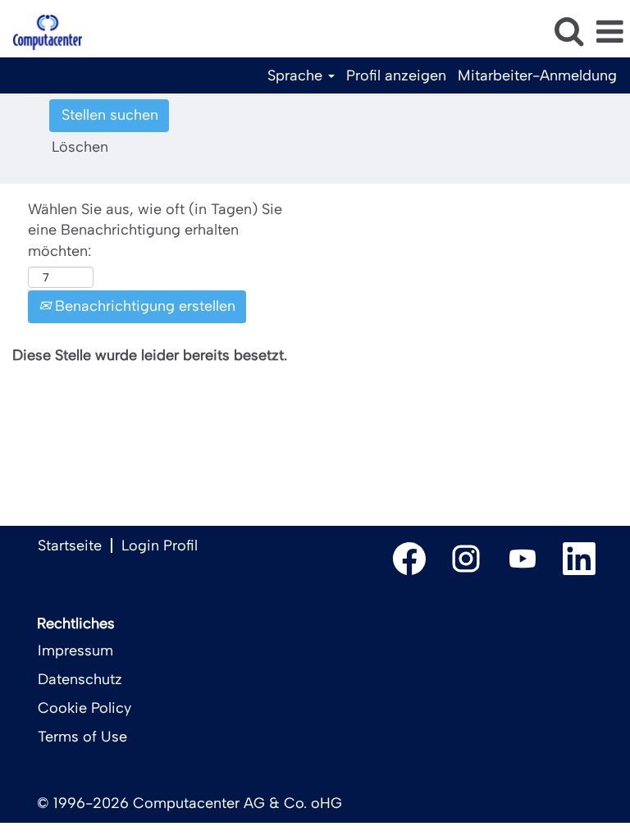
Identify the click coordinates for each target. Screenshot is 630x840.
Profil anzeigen (396, 75)
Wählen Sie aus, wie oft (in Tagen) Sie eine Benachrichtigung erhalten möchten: (155, 230)
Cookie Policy (84, 708)
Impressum (75, 650)
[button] (609, 32)
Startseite (70, 545)
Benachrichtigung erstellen (143, 306)
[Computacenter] (41, 31)
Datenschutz (80, 679)
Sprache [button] (296, 75)
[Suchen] (568, 32)
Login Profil (159, 545)
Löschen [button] (80, 147)
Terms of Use (82, 736)
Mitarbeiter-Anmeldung (537, 75)
